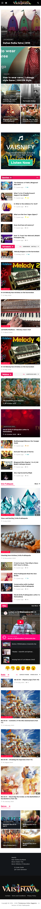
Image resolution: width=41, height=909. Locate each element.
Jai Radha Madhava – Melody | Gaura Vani (16, 330)
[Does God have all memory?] (6, 228)
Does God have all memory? (24, 225)
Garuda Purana (24, 674)
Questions (5, 552)
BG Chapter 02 (7, 717)
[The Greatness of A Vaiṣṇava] (20, 392)
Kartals (33, 246)
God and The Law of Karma (23, 452)
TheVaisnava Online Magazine (27, 903)
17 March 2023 (7, 332)
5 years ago (19, 240)
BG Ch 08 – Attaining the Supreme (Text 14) (17, 760)
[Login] (6, 2)
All (38, 177)
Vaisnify (13, 857)
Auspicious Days (31, 374)
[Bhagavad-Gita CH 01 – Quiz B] (30, 838)
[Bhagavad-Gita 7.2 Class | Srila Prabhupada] (10, 114)
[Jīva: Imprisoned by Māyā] (6, 476)
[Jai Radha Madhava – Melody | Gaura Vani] (20, 313)
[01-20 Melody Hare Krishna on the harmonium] (20, 276)
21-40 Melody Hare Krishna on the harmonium (17, 367)
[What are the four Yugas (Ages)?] (6, 218)
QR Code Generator (20, 869)
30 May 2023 (7, 369)
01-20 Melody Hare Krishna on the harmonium (17, 292)
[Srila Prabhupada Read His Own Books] (6, 577)
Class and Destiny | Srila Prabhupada (14, 518)
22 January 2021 (8, 801)
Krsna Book (34, 674)
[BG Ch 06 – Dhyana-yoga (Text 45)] (7, 683)
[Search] (38, 2)
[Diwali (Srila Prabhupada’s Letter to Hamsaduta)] (20, 423)
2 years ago (19, 187)
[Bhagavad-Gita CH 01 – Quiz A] (30, 819)
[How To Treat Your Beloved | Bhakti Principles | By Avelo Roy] (6, 239)
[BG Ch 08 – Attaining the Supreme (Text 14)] (20, 743)
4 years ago (20, 198)
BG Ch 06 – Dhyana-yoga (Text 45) (26, 680)
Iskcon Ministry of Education (20, 864)
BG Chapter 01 (6, 793)
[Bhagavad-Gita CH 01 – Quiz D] (10, 819)
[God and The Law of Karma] (6, 455)
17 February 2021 (8, 725)
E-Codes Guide (19, 867)
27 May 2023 (7, 295)
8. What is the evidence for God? (26, 204)
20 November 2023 (9, 558)
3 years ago (19, 228)
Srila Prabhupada (7, 514)
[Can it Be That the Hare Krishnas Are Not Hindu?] (30, 114)
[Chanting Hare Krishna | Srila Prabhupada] (20, 539)
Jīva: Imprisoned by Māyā (23, 473)
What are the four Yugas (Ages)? (26, 214)
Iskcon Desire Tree (17, 862)
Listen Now (20, 163)
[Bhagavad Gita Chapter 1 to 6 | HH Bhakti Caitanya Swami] (6, 465)
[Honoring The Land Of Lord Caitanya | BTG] (10, 94)
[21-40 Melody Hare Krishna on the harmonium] (20, 350)
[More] (38, 246)
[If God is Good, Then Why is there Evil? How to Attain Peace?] (6, 566)
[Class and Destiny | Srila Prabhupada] (20, 502)
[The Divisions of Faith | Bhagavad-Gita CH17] (6, 186)
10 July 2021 (20, 682)
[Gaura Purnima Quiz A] (10, 838)
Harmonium (26, 246)
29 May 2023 (20, 254)
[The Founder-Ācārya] (30, 94)
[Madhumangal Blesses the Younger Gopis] (6, 444)
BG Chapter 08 (7, 756)
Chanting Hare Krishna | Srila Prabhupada (16, 555)
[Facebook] (20, 880)
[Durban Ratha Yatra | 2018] (20, 28)
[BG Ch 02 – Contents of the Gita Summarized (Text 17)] (20, 704)
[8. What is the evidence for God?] (6, 207)
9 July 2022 (7, 521)
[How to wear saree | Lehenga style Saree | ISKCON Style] (20, 65)
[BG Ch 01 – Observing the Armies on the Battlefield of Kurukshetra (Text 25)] (20, 780)
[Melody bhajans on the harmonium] (7, 255)
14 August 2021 (8, 762)
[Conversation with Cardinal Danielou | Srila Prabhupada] (6, 587)
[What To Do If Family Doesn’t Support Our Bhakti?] (6, 196)
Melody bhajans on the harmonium (26, 251)
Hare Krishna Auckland (18, 859)
